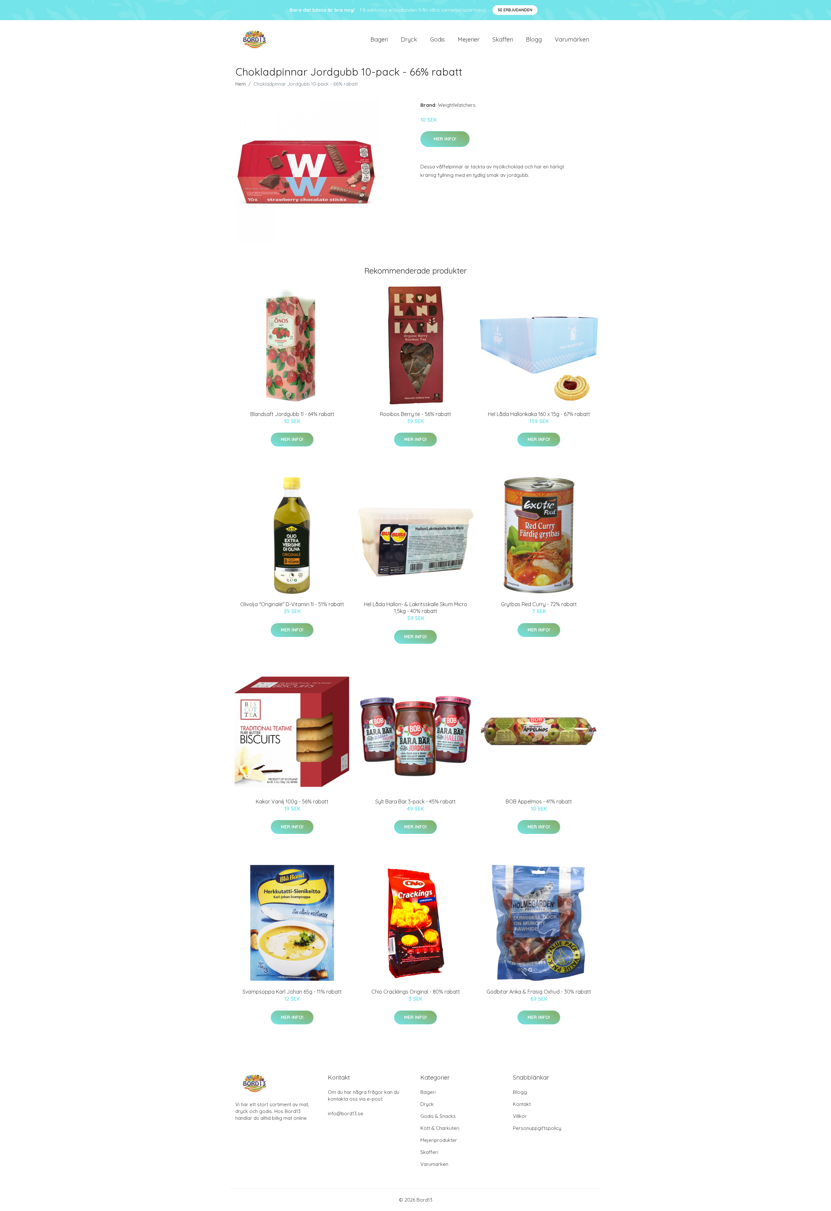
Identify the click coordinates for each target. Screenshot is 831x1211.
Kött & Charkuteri (439, 1128)
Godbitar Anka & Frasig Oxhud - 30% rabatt (539, 991)
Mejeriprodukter (438, 1140)
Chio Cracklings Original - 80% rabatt (415, 991)
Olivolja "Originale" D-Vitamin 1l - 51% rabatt (292, 604)
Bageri (379, 39)
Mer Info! (445, 139)
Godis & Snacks (438, 1116)
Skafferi (502, 39)
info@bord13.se (345, 1113)
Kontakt (522, 1104)
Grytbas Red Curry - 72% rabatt (539, 604)
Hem (240, 84)
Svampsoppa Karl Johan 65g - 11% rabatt (292, 991)
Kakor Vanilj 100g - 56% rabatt (292, 801)
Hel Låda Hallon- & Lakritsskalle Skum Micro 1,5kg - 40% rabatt (415, 607)
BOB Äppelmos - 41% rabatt (539, 801)
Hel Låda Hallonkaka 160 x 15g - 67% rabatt (539, 414)
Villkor (520, 1116)
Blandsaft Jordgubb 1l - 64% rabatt (292, 414)
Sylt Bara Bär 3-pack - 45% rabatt (415, 801)
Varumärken (572, 39)
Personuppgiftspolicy (537, 1128)
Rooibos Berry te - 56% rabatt (415, 414)
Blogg (534, 39)
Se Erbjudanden (515, 9)
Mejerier (468, 39)
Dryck (409, 39)
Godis (437, 39)
